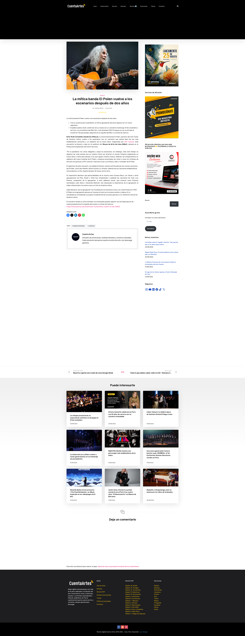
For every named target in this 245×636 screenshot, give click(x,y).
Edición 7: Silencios (132, 601)
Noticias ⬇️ (133, 6)
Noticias (99, 589)
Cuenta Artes (104, 6)
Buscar (147, 200)
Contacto (162, 6)
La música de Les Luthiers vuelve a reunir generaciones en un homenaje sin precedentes (84, 457)
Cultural (130, 142)
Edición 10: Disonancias (133, 594)
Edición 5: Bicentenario (133, 605)
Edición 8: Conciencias (132, 598)
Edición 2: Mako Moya (132, 611)
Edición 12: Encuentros (133, 590)
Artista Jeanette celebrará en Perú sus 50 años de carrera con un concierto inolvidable (122, 414)
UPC (125, 142)
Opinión (156, 586)
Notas (156, 609)
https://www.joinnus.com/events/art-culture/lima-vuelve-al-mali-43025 (93, 207)
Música (102, 95)
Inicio (95, 6)
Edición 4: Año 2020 (132, 607)
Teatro (156, 598)
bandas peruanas (79, 226)
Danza (156, 607)
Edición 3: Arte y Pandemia (134, 609)
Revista (114, 6)
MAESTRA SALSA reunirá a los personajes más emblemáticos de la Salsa (122, 453)
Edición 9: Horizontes (132, 596)
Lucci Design (143, 632)
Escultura (157, 605)
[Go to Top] (241, 632)
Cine (155, 596)
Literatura (157, 592)
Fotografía (157, 603)
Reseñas (157, 588)
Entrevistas (143, 6)
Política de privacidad (104, 601)
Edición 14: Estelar (131, 586)
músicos (92, 226)
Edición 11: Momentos (132, 592)
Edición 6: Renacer (131, 603)
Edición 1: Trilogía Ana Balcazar (135, 614)
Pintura (156, 594)
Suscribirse (150, 228)
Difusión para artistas (104, 595)
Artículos (123, 6)
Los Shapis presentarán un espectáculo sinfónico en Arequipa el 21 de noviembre (84, 418)
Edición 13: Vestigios (132, 588)
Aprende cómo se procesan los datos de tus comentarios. (118, 566)
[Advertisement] (122, 25)
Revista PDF (101, 592)
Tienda (153, 6)
